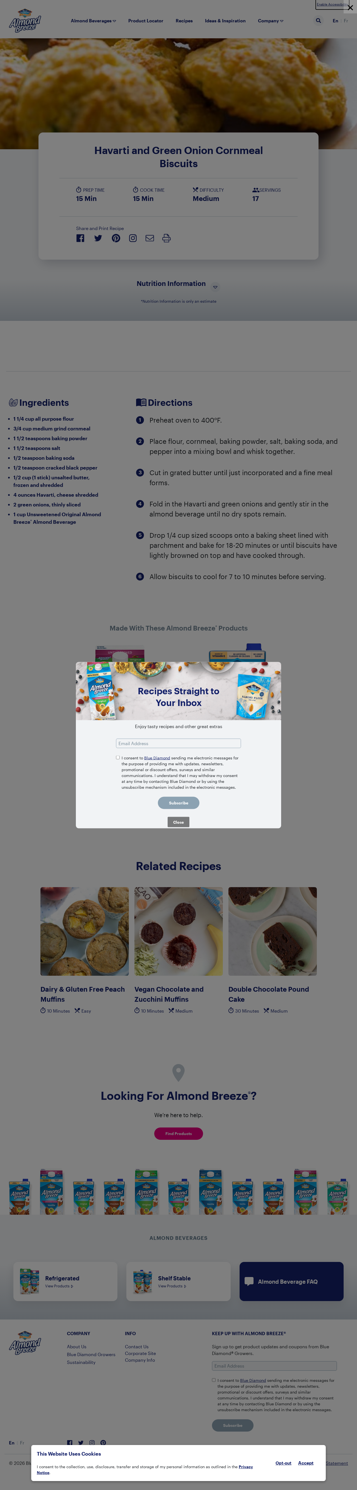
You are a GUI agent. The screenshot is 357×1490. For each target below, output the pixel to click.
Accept (305, 1463)
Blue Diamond (157, 757)
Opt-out (283, 1462)
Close (178, 821)
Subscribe (178, 802)
